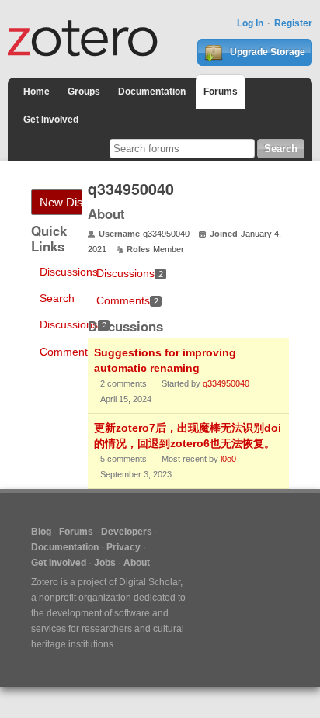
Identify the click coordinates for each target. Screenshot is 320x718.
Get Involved (50, 119)
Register (293, 23)
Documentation (152, 91)
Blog (41, 531)
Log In (250, 23)
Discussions (69, 271)
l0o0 (228, 458)
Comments (71, 351)
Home (36, 91)
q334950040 (226, 383)
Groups (84, 91)
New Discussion (61, 202)
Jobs (105, 562)
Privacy (123, 547)
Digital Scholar (149, 582)
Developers (126, 531)
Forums (220, 91)
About (136, 562)
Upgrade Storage (266, 52)
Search (57, 298)
